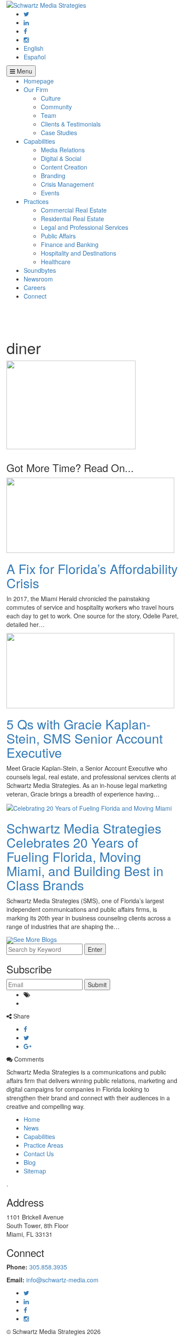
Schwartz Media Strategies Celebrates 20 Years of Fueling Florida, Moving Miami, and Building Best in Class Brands (84, 856)
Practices (36, 201)
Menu (23, 71)
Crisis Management (67, 184)
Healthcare (56, 261)
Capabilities (39, 141)
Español (35, 56)
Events (50, 192)
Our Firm (36, 89)
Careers (35, 287)
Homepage (39, 81)
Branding (53, 175)
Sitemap (35, 1171)
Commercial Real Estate (74, 210)
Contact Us (39, 1153)
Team (48, 115)
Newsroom (38, 279)
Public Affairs (58, 236)
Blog (30, 1162)
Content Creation (64, 167)
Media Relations (63, 149)
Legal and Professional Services (84, 227)
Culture (51, 98)
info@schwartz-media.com (62, 1279)
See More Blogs (35, 939)
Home (32, 1119)
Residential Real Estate (72, 218)
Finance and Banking (70, 244)
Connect (35, 296)
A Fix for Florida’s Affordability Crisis (92, 575)
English (33, 48)
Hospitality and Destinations (78, 253)
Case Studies (59, 132)
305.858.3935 (48, 1267)
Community (56, 106)
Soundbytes (40, 270)
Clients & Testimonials (71, 124)
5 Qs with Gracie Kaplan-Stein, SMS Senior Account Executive (84, 738)
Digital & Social (61, 158)
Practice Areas (43, 1145)
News (31, 1128)
